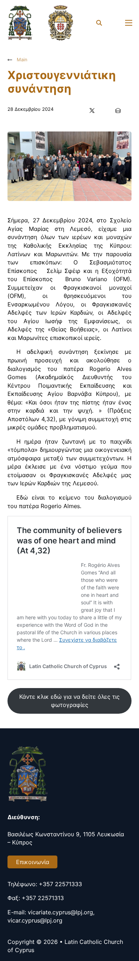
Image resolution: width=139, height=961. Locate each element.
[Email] (118, 110)
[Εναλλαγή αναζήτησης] (99, 23)
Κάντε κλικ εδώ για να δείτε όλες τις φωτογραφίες (69, 701)
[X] (92, 110)
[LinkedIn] (105, 110)
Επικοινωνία (32, 862)
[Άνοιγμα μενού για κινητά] (128, 23)
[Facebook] (79, 110)
